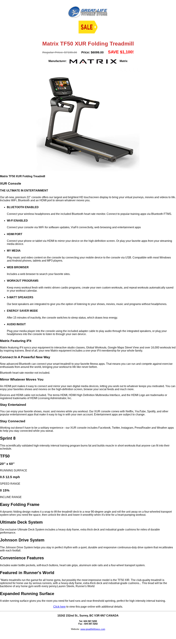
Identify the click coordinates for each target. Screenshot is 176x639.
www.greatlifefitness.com (92, 629)
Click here (59, 606)
